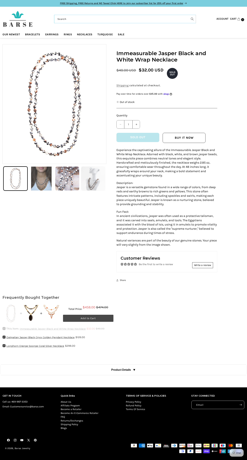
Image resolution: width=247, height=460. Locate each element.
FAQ (63, 416)
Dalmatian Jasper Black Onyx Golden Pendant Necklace (40, 337)
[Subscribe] (240, 404)
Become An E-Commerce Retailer (79, 413)
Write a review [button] (202, 265)
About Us (66, 401)
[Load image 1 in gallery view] (15, 178)
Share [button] (123, 280)
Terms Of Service (135, 409)
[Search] (192, 19)
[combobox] (125, 19)
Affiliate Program (70, 405)
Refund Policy (133, 405)
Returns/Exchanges (72, 420)
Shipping (122, 85)
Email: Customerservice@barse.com (23, 406)
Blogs (64, 428)
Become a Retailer (71, 409)
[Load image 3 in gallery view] (67, 178)
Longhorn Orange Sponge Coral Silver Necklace (35, 346)
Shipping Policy (69, 424)
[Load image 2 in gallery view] (41, 178)
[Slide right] (100, 104)
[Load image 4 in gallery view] (93, 178)
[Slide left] (8, 104)
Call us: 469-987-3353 (15, 401)
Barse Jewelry (22, 448)
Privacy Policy (133, 401)
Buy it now (184, 138)
